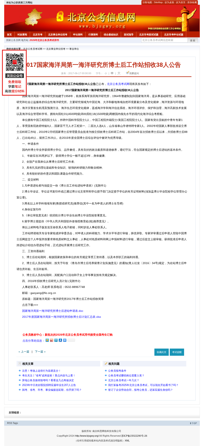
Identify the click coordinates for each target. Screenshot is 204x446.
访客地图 (147, 2)
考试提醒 (177, 352)
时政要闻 (22, 34)
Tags (15, 423)
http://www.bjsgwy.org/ (87, 435)
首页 (9, 34)
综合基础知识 (111, 34)
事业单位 (74, 49)
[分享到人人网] (60, 340)
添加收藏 (192, 2)
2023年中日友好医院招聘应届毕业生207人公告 (49, 385)
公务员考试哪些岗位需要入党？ (126, 375)
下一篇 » (40, 351)
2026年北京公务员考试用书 (44, 40)
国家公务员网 (13, 40)
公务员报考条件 (117, 370)
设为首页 (180, 2)
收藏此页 (161, 352)
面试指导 (128, 34)
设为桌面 (169, 2)
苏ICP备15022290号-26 (134, 435)
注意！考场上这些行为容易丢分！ (41, 370)
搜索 (193, 40)
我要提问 (134, 73)
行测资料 (93, 34)
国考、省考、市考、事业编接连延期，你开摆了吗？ (52, 389)
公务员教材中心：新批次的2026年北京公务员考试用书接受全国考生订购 (68, 334)
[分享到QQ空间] (47, 340)
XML (127, 440)
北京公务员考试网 (32, 49)
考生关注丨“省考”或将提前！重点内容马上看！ (49, 375)
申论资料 (78, 34)
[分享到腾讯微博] (56, 340)
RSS (9, 423)
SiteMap (158, 2)
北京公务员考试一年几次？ (123, 380)
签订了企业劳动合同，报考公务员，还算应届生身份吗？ (140, 389)
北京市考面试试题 (148, 34)
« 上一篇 (24, 351)
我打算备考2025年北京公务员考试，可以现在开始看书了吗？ (143, 385)
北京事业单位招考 (57, 34)
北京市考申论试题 (173, 34)
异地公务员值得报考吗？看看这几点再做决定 (48, 380)
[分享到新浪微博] (51, 340)
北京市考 (37, 34)
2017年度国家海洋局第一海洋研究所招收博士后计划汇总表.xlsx (61, 316)
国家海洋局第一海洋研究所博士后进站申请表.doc (52, 310)
